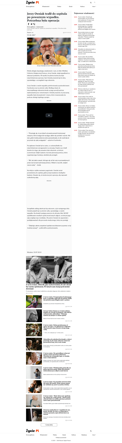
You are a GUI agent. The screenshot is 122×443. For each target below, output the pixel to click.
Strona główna (30, 6)
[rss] (91, 2)
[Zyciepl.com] (32, 2)
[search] (94, 2)
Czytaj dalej (49, 425)
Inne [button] (93, 6)
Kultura (82, 6)
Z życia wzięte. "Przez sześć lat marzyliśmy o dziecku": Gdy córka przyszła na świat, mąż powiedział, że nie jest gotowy (86, 117)
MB (32, 32)
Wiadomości (45, 6)
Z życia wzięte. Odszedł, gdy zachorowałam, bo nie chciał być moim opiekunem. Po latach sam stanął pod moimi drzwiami (86, 19)
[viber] (34, 24)
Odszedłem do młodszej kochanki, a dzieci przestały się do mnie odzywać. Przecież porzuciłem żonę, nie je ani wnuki (87, 51)
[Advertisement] (49, 193)
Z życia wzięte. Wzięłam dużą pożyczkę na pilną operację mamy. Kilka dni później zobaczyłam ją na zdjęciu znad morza (86, 67)
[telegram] (31, 24)
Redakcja (84, 435)
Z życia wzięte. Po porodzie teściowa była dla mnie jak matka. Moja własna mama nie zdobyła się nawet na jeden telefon (86, 74)
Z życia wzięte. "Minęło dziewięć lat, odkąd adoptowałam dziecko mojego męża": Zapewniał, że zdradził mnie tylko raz (86, 125)
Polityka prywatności (61, 437)
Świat (70, 6)
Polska (59, 6)
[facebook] (28, 24)
